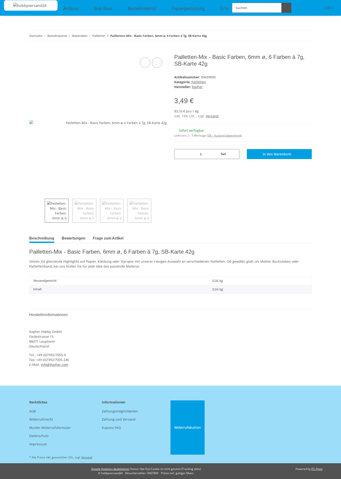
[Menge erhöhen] (234, 154)
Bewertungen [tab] (73, 238)
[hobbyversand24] (25, 5)
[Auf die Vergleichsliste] (145, 62)
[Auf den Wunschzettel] (157, 62)
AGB (32, 411)
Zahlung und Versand (118, 419)
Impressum (38, 444)
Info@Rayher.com (54, 364)
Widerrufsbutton (187, 427)
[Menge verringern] (179, 154)
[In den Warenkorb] (33, 51)
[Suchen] (286, 8)
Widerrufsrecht (41, 419)
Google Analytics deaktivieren (110, 469)
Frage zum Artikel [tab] (108, 238)
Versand (212, 116)
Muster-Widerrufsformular (50, 427)
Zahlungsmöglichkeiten (120, 411)
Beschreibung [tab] (41, 238)
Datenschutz (39, 436)
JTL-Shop (316, 469)
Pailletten (198, 82)
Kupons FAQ (111, 427)
